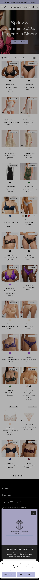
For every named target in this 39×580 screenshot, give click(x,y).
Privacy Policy (6, 570)
